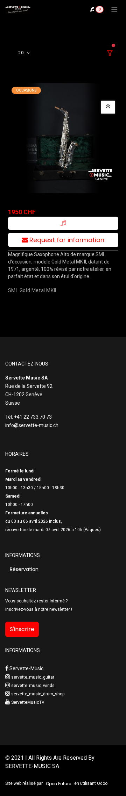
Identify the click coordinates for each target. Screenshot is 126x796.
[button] (63, 223)
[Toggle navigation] (114, 9)
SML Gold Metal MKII (32, 290)
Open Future (58, 784)
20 (21, 53)
